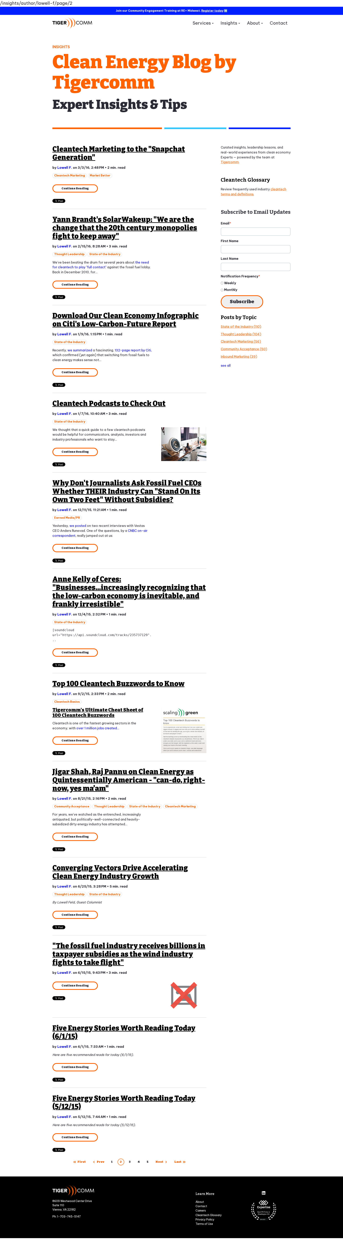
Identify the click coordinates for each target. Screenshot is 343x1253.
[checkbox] (256, 286)
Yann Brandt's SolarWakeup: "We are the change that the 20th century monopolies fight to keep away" (124, 227)
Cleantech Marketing (69, 175)
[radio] (256, 283)
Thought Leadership (69, 254)
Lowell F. (64, 168)
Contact (279, 23)
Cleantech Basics (67, 702)
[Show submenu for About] (262, 23)
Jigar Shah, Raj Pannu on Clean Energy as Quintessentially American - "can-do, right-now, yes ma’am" (128, 780)
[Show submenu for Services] (213, 23)
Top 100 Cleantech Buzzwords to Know (118, 684)
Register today (212, 10)
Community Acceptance (71, 806)
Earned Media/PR (67, 518)
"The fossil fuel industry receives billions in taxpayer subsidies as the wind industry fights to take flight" (128, 954)
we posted (77, 526)
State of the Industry (104, 254)
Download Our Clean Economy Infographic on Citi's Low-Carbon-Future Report (125, 320)
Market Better (100, 175)
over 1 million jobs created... (97, 728)
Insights (229, 23)
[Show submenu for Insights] (239, 23)
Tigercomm (230, 162)
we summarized (79, 350)
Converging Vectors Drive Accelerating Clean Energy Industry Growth (120, 872)
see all (226, 365)
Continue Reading (75, 188)
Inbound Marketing (239, 357)
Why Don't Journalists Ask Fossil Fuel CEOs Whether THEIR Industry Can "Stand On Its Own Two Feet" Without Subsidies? (126, 491)
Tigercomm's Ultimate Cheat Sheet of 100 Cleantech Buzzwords (97, 712)
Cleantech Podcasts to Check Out (109, 403)
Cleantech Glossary (209, 1215)
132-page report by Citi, (133, 350)
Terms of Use (204, 1224)
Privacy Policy (205, 1219)
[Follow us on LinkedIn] (264, 1193)
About (253, 23)
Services (202, 23)
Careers (201, 1210)
